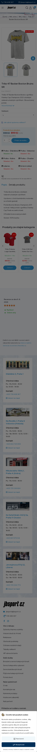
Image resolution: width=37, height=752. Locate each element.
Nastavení (18, 739)
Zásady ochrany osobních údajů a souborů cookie (18, 749)
